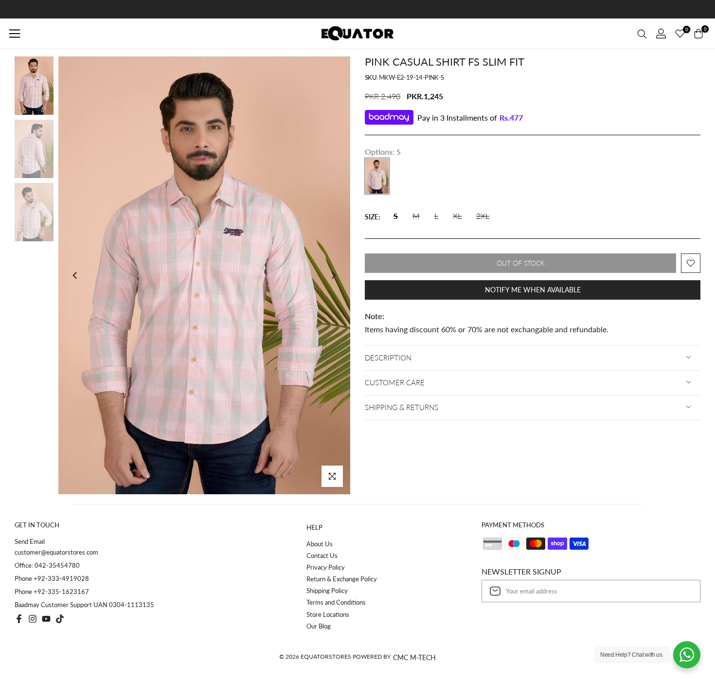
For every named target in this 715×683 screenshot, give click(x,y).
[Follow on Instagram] (32, 619)
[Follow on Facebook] (19, 619)
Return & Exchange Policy (341, 579)
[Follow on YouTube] (46, 619)
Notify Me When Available (533, 290)
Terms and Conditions (336, 602)
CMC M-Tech (414, 657)
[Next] (333, 275)
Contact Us (322, 555)
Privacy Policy (325, 567)
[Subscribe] (683, 591)
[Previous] (75, 275)
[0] (680, 33)
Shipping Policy (327, 590)
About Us (319, 544)
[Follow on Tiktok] (59, 619)
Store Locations (327, 614)
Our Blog (318, 626)
